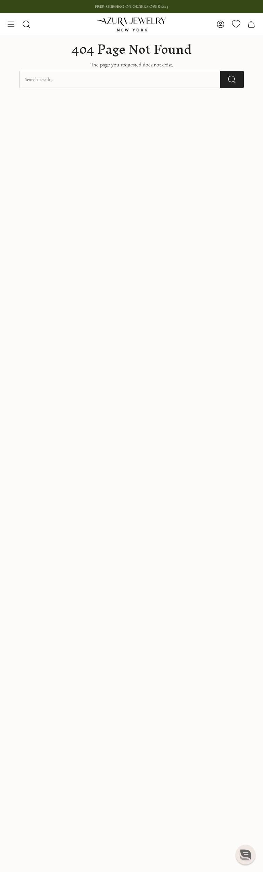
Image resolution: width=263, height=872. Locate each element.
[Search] (232, 79)
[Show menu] (11, 24)
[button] (245, 854)
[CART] (251, 24)
